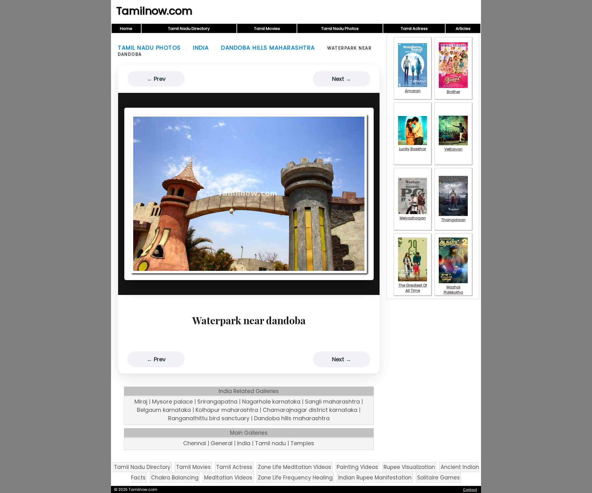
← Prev (156, 79)
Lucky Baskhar (412, 148)
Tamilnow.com (154, 10)
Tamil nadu (270, 443)
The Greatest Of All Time (412, 288)
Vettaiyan (453, 149)
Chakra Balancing (175, 477)
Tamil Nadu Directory (189, 28)
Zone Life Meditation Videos (294, 467)
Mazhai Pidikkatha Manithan (453, 292)
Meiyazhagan (413, 218)
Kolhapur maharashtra (226, 410)
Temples (302, 443)
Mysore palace (172, 401)
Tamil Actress (414, 28)
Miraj (140, 401)
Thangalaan (453, 219)
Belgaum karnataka (164, 410)
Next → (341, 79)
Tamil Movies (267, 28)
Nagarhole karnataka (271, 401)
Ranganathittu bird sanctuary (208, 418)
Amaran (413, 90)
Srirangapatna (217, 401)
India (201, 48)
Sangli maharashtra (332, 401)
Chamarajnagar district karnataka (310, 410)
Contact (470, 489)
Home (126, 28)
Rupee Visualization (409, 467)
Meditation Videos (228, 477)
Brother (453, 91)
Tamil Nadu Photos (340, 28)
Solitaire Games (438, 477)
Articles (463, 28)
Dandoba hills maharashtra (268, 48)
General (221, 443)
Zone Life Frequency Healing (295, 477)
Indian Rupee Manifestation (375, 477)
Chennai (194, 443)
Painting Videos (357, 467)
